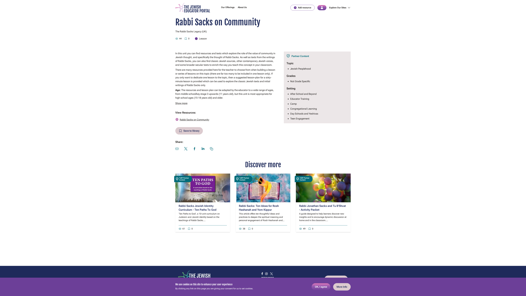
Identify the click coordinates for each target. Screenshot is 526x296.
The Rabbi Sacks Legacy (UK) (191, 31)
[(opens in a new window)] (262, 273)
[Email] (177, 148)
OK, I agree (321, 286)
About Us (242, 7)
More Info (342, 286)
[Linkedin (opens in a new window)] (203, 148)
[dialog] (263, 287)
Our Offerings (228, 7)
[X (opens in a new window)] (185, 148)
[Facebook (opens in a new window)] (194, 148)
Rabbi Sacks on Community (194, 119)
